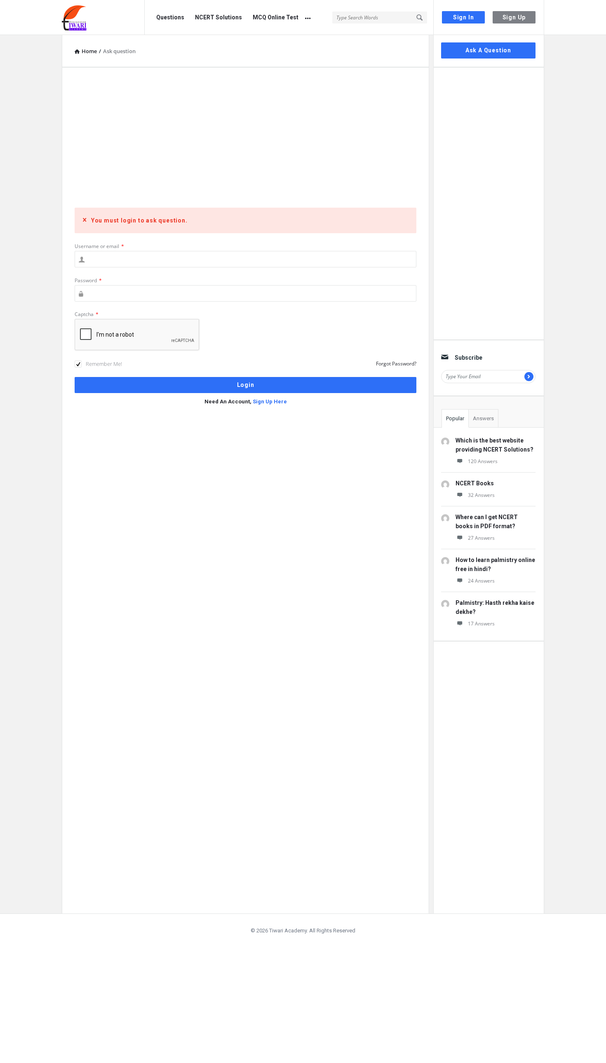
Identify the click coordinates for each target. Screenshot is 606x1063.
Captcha (87, 314)
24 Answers (481, 580)
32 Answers (481, 495)
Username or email (99, 246)
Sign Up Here (270, 401)
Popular (455, 418)
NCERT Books (475, 483)
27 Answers (481, 537)
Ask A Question (488, 50)
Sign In (463, 17)
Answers (483, 418)
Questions (170, 17)
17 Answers (481, 623)
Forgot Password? (396, 363)
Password (88, 280)
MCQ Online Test (275, 17)
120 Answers (483, 461)
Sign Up (514, 17)
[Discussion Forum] (103, 17)
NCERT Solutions (218, 17)
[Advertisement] (245, 137)
